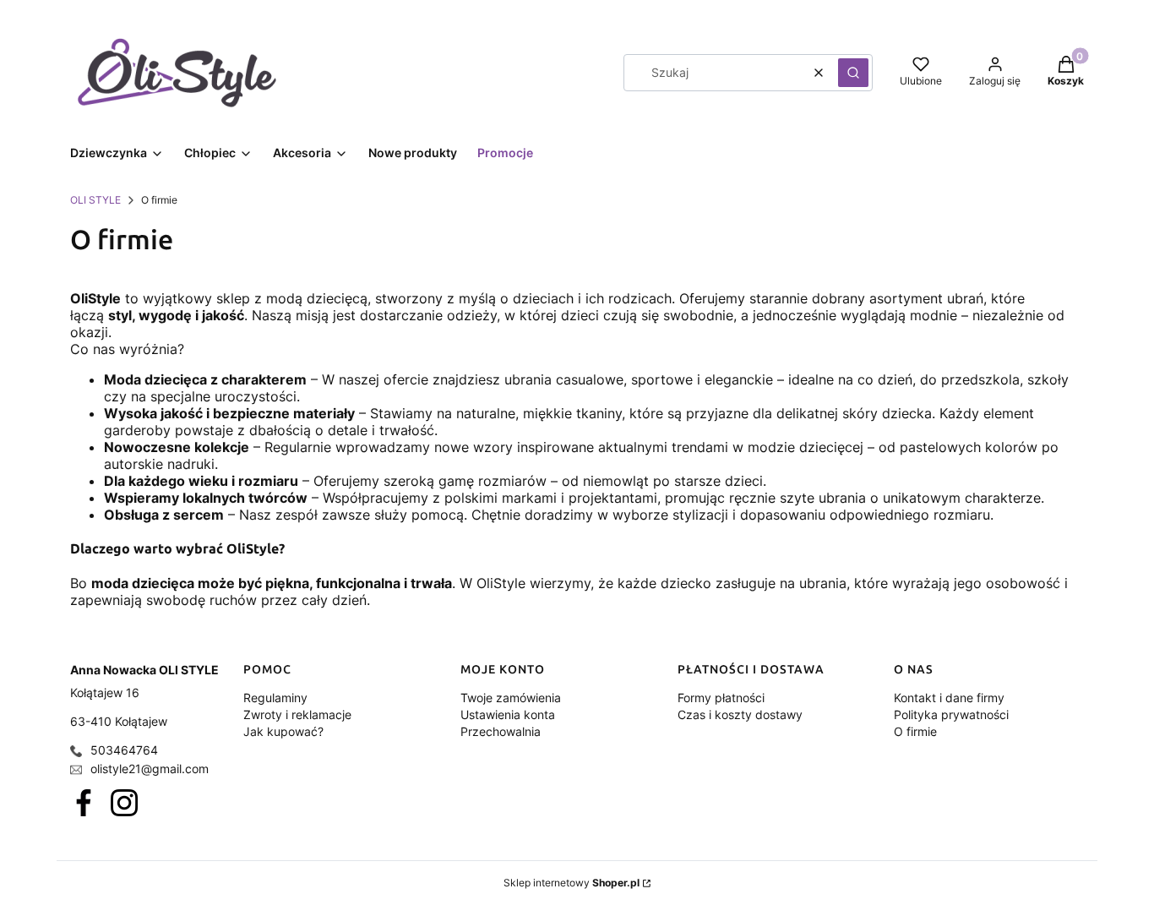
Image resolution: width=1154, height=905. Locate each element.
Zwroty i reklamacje (297, 714)
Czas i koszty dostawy (740, 714)
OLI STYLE (95, 200)
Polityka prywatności (951, 714)
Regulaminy (275, 697)
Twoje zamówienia (510, 697)
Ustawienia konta (507, 714)
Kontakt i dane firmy (949, 697)
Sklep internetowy (572, 882)
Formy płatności (721, 697)
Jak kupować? (283, 731)
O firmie (915, 731)
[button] (853, 72)
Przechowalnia (500, 731)
